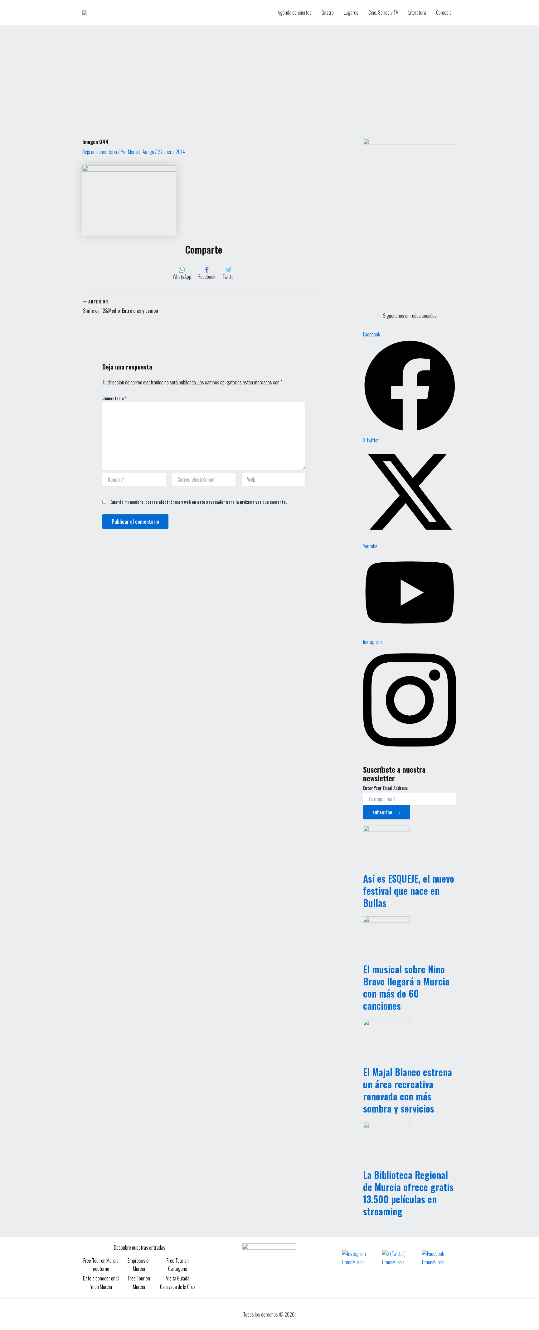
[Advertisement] (269, 72)
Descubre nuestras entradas (139, 1247)
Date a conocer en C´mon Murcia (101, 1282)
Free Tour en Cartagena (178, 1264)
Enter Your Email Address (385, 787)
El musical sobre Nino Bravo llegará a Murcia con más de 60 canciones (406, 987)
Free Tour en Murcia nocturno (101, 1264)
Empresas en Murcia (139, 1264)
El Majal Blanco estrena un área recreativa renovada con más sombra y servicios (407, 1090)
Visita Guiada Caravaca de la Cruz (177, 1282)
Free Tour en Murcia (139, 1282)
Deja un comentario (99, 151)
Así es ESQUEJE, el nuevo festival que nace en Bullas (408, 890)
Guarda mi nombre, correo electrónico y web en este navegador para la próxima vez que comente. (198, 501)
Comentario (114, 398)
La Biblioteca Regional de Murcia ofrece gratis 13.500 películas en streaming (408, 1193)
